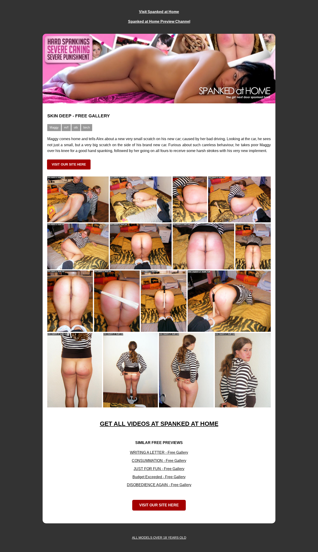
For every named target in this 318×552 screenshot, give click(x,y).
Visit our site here (69, 164)
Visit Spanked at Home (159, 12)
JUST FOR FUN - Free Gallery (159, 469)
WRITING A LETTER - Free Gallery (159, 452)
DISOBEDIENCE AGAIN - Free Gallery (159, 485)
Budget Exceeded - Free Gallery (159, 477)
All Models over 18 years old (159, 537)
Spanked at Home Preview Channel (159, 22)
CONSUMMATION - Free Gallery (159, 461)
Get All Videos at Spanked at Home (159, 423)
